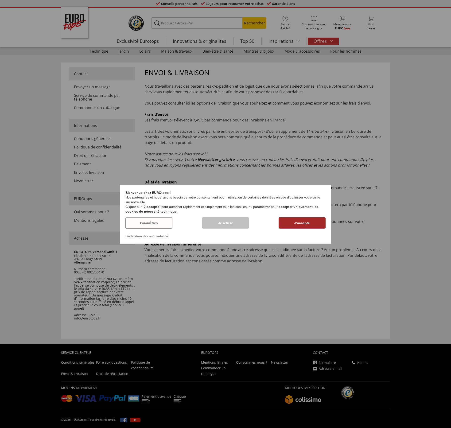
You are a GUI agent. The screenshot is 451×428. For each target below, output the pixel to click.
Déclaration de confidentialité (146, 236)
